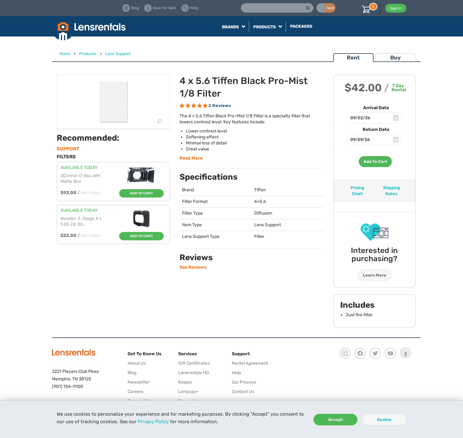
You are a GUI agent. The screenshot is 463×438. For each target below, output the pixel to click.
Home (64, 53)
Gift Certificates (194, 363)
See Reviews (193, 267)
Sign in (396, 8)
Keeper (185, 382)
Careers (135, 391)
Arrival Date (376, 107)
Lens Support (118, 53)
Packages (301, 26)
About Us (137, 363)
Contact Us (243, 391)
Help (236, 372)
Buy (395, 57)
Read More (191, 158)
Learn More (374, 275)
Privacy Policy (153, 421)
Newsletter (139, 382)
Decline (384, 419)
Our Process (244, 382)
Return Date (376, 129)
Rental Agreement (250, 363)
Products (87, 53)
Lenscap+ (188, 391)
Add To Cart (375, 161)
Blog (132, 372)
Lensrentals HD (193, 372)
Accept (335, 419)
